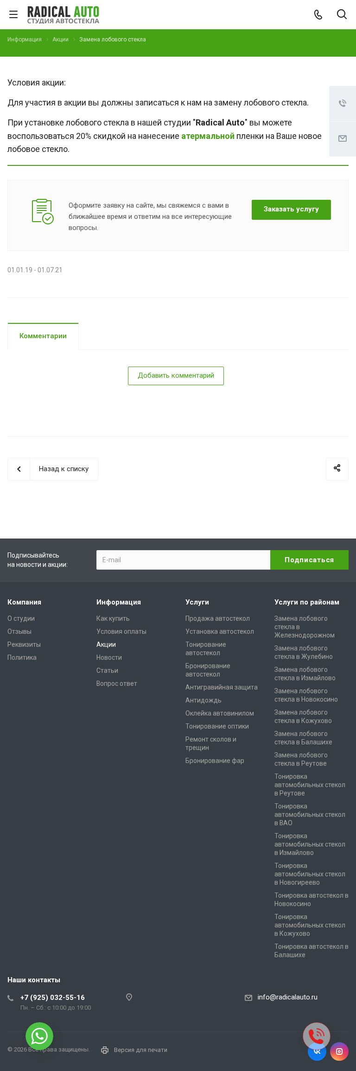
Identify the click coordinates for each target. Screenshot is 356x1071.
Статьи (107, 670)
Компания (24, 602)
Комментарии (43, 336)
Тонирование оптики (217, 726)
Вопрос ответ (116, 683)
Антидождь (203, 700)
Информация (118, 602)
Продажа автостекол (217, 618)
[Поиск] (342, 15)
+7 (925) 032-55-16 (52, 997)
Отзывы (19, 631)
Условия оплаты (121, 631)
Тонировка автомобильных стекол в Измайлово (309, 844)
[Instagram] (339, 1051)
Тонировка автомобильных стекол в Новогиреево (309, 874)
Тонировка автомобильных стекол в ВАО (309, 814)
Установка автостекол (219, 631)
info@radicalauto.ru (288, 997)
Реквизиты (24, 644)
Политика (22, 657)
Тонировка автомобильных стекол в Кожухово (309, 925)
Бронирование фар (214, 760)
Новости (109, 657)
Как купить (113, 618)
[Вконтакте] (317, 1051)
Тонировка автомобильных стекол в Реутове (309, 785)
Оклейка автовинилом (219, 713)
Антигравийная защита (221, 687)
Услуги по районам (306, 602)
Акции (106, 644)
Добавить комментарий (176, 375)
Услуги (197, 602)
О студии (21, 618)
